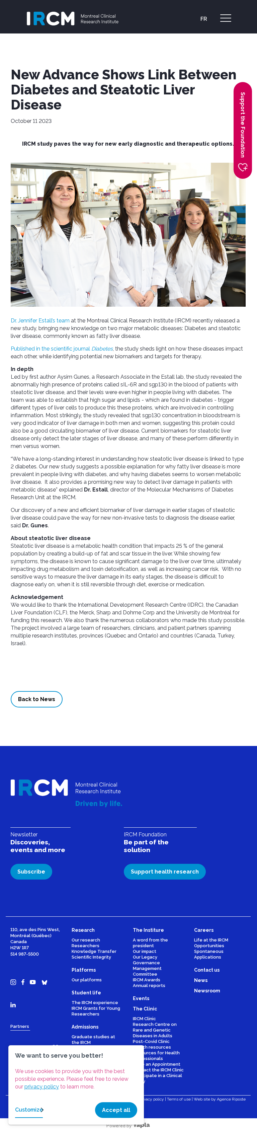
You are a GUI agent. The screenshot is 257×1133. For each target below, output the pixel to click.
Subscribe (31, 871)
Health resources (152, 1047)
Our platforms (87, 979)
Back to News (36, 699)
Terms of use (179, 1099)
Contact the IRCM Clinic (158, 1069)
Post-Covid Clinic (151, 1041)
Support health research (165, 871)
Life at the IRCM (211, 939)
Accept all (116, 1110)
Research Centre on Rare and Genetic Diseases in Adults (155, 1030)
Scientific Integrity (91, 957)
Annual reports (149, 985)
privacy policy (41, 1086)
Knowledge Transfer (94, 951)
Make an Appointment (156, 1064)
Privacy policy (151, 1099)
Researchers (85, 945)
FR (203, 19)
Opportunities (209, 945)
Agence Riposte (231, 1099)
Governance (146, 962)
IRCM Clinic (144, 1018)
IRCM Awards (146, 979)
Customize (29, 1110)
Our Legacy (145, 957)
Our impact (144, 951)
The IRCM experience (95, 1002)
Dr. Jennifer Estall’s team (40, 320)
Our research (86, 939)
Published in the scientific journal (62, 349)
